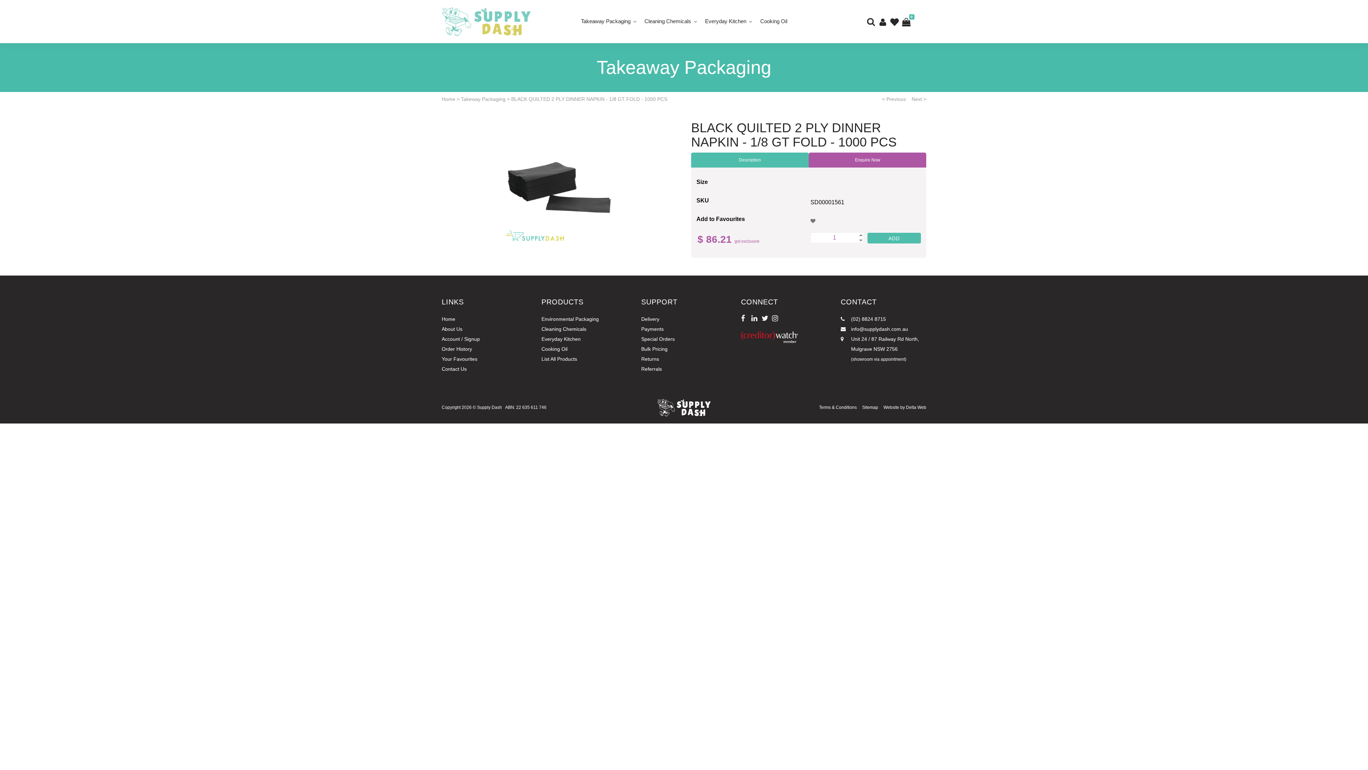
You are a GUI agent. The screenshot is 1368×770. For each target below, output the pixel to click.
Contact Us (454, 369)
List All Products (559, 359)
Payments (652, 329)
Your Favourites (459, 359)
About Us (452, 329)
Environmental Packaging (570, 319)
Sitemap (870, 407)
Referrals (651, 369)
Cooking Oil (773, 21)
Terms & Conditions (838, 407)
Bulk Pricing (654, 349)
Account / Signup (461, 339)
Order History (457, 349)
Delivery (650, 319)
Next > (919, 99)
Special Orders (658, 339)
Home (448, 99)
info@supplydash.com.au (879, 329)
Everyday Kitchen (725, 21)
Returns (650, 359)
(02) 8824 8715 (868, 319)
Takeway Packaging (483, 99)
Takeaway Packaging (606, 21)
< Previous (894, 99)
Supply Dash (489, 407)
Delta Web (916, 407)
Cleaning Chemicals (667, 21)
